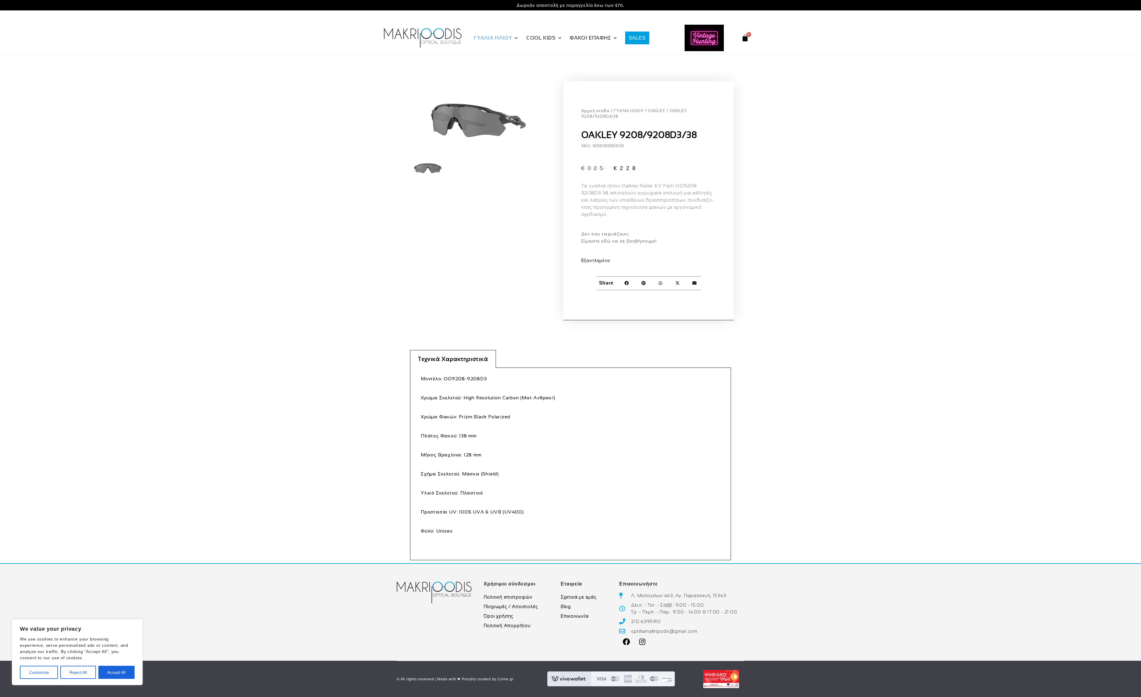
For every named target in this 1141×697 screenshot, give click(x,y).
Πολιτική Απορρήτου (507, 625)
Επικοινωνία (575, 615)
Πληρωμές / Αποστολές (511, 606)
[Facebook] (626, 642)
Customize (39, 672)
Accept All (116, 672)
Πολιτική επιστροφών (508, 596)
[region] (77, 652)
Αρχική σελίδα (595, 111)
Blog (566, 606)
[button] (496, 38)
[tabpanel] (570, 464)
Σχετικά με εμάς (578, 596)
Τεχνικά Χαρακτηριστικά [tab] (453, 359)
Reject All (78, 672)
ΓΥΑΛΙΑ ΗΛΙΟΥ (629, 111)
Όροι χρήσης (498, 615)
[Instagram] (642, 642)
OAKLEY (656, 111)
